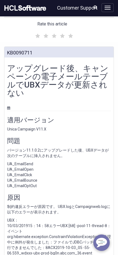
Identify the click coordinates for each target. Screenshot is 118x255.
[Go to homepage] (24, 8)
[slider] (53, 35)
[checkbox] (37, 34)
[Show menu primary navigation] (108, 7)
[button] (95, 7)
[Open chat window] (101, 242)
